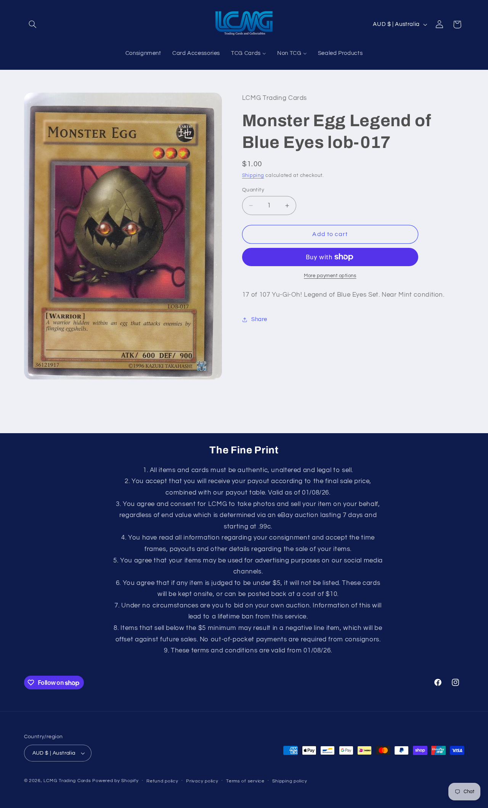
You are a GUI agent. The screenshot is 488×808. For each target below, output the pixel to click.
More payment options (330, 275)
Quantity (253, 190)
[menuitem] (143, 53)
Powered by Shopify (115, 781)
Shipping (253, 175)
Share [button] (259, 320)
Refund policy (162, 781)
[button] (33, 24)
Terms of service (245, 781)
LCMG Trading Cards (67, 781)
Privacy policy (202, 781)
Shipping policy (289, 781)
